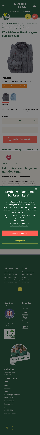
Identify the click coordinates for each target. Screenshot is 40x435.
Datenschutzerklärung (20, 226)
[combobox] (36, 189)
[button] (20, 241)
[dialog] (20, 217)
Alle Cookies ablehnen (20, 223)
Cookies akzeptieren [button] (20, 233)
